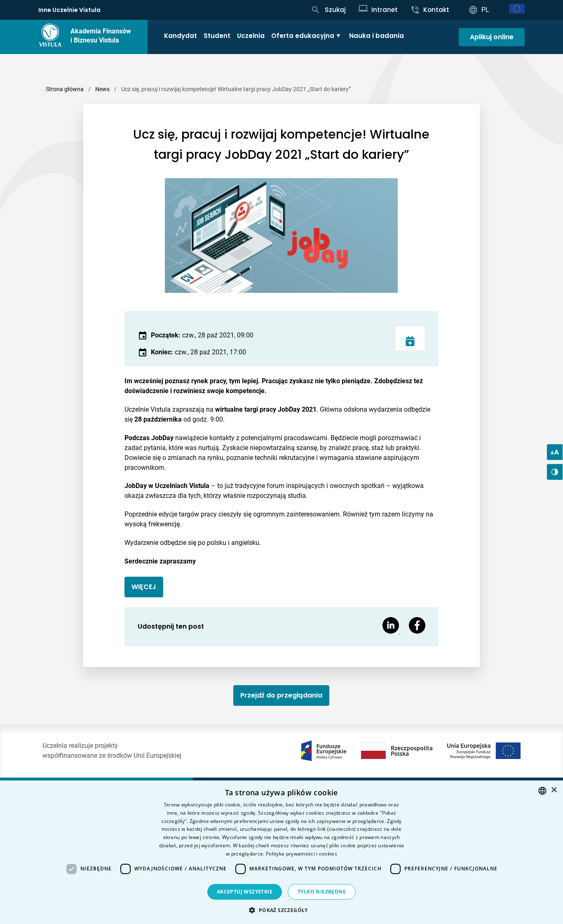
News (102, 89)
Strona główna (65, 89)
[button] (281, 910)
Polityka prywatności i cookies (301, 853)
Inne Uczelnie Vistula (69, 10)
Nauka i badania (376, 35)
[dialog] (281, 852)
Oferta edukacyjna (302, 35)
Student (217, 35)
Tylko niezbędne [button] (322, 891)
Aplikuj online (492, 37)
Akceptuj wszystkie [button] (244, 891)
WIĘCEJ (143, 587)
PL (485, 10)
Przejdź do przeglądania (281, 695)
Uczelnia (251, 35)
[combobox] (542, 791)
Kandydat (180, 35)
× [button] (554, 790)
